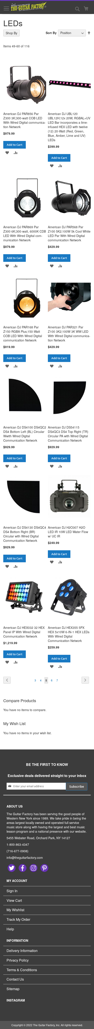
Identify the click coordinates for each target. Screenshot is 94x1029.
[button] (7, 152)
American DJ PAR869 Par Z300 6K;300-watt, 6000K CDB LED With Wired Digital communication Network (24, 233)
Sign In (12, 890)
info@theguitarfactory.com (25, 857)
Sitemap (13, 988)
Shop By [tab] (11, 33)
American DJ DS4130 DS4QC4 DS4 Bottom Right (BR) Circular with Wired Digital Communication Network (24, 534)
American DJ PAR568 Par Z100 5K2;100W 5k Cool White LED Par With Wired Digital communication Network (69, 233)
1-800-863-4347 (18, 844)
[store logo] (26, 6)
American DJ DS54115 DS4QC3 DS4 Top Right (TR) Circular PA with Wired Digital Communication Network (68, 433)
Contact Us (15, 979)
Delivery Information (22, 950)
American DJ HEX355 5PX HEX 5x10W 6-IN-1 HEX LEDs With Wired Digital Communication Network (68, 634)
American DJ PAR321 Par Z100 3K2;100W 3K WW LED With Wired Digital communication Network (69, 333)
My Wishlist (15, 909)
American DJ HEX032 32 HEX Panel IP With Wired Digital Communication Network (24, 631)
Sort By (51, 33)
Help (10, 928)
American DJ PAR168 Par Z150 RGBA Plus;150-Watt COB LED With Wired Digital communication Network (22, 333)
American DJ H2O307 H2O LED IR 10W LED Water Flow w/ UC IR (68, 531)
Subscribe (76, 786)
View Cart (14, 900)
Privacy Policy (18, 960)
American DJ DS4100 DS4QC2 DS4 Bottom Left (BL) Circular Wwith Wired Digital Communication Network (24, 433)
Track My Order (18, 919)
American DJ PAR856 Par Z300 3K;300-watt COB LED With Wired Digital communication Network (24, 120)
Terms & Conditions (22, 969)
